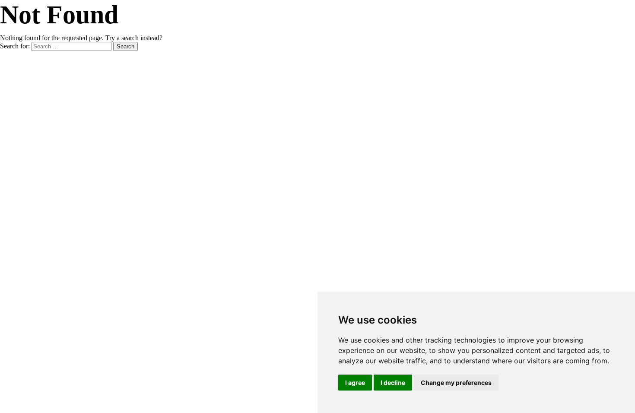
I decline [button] (393, 382)
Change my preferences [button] (456, 382)
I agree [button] (355, 382)
